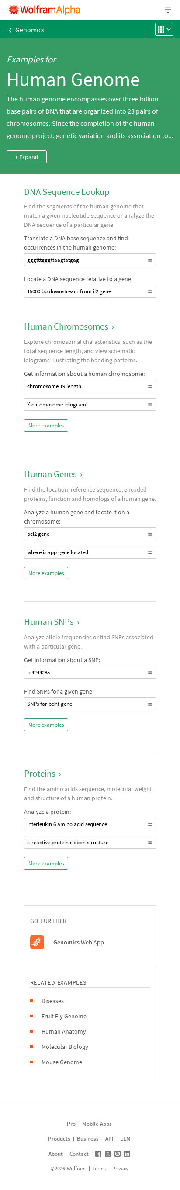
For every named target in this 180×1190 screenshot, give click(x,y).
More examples (46, 425)
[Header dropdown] (168, 10)
